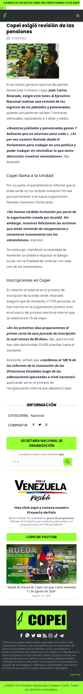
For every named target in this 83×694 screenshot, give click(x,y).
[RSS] (45, 635)
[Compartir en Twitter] (40, 425)
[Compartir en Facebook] (33, 425)
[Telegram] (62, 635)
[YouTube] (39, 635)
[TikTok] (56, 635)
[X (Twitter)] (33, 635)
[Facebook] (21, 635)
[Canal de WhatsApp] (27, 635)
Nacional (37, 415)
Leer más (75, 674)
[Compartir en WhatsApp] (46, 425)
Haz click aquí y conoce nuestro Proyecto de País (42, 510)
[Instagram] (50, 635)
